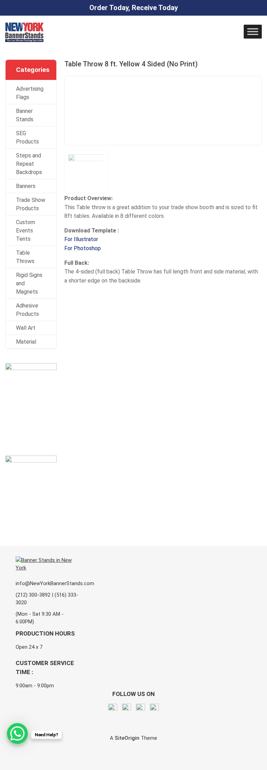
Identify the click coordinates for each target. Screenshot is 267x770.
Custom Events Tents (25, 230)
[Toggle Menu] (252, 31)
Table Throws (25, 256)
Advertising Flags (29, 92)
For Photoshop (82, 248)
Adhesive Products (27, 309)
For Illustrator (81, 239)
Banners (25, 186)
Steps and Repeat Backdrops (29, 163)
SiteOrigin (127, 738)
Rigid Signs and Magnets (29, 283)
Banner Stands (24, 115)
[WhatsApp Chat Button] (17, 733)
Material (26, 341)
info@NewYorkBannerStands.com (55, 583)
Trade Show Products (30, 204)
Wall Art (25, 328)
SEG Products (27, 137)
